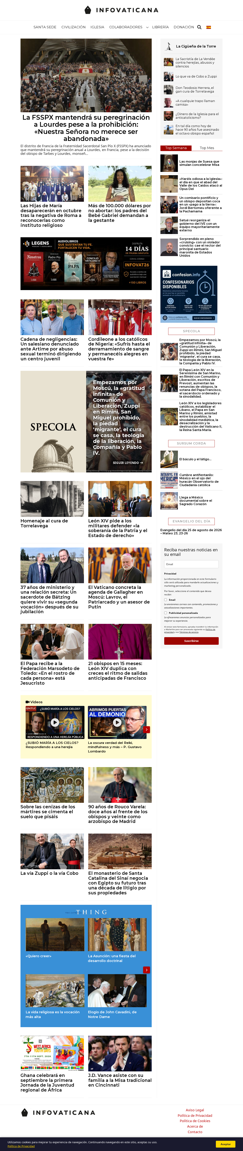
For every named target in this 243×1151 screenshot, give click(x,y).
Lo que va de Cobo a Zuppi (196, 76)
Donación (184, 27)
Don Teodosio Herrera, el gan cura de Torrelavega (195, 89)
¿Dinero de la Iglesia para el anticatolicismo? (197, 115)
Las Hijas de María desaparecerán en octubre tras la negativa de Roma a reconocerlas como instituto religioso (51, 215)
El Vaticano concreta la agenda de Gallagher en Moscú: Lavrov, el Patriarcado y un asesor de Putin (119, 597)
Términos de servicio (188, 632)
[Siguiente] (146, 729)
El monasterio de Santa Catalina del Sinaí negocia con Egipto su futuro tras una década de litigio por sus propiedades (118, 882)
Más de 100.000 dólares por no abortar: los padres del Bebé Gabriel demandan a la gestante (119, 213)
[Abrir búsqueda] (199, 27)
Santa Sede (45, 27)
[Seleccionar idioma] (208, 27)
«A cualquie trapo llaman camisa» (195, 102)
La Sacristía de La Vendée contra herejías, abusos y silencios (195, 62)
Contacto (195, 1132)
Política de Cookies (195, 1121)
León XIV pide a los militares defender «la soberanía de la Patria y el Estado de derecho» (117, 528)
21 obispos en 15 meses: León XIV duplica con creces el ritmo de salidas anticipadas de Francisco (118, 671)
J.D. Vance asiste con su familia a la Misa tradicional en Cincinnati (120, 1080)
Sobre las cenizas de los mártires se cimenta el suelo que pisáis (48, 811)
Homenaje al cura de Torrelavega (44, 523)
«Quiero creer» (38, 956)
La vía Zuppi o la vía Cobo (49, 873)
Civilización (74, 27)
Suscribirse (191, 641)
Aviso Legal (195, 1110)
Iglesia (97, 27)
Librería (160, 27)
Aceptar (226, 1144)
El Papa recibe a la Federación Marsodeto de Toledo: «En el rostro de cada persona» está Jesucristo (50, 673)
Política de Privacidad (195, 1116)
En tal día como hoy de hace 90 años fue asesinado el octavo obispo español (197, 129)
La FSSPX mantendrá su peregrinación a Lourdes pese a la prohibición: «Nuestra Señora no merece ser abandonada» (86, 128)
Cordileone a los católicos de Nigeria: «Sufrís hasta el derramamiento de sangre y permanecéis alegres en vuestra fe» (119, 349)
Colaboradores (126, 27)
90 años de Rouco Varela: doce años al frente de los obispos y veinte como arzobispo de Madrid (118, 814)
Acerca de (195, 1126)
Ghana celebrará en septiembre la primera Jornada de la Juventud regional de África (47, 1083)
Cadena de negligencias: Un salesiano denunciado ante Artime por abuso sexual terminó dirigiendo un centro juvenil (51, 349)
